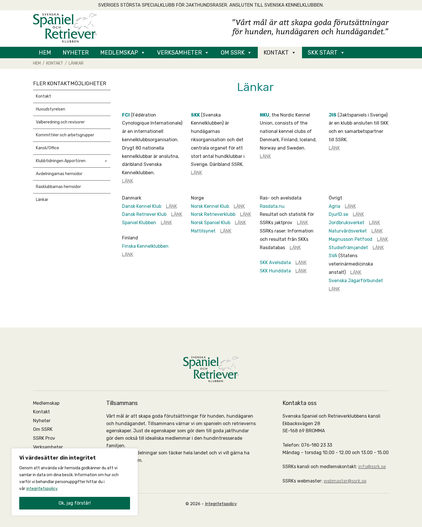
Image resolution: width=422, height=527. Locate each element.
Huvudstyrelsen (50, 109)
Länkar (42, 199)
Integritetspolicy (221, 503)
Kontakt (276, 52)
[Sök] (360, 52)
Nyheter (76, 52)
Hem (45, 52)
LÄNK (127, 181)
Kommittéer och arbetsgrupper (65, 135)
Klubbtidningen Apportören (61, 160)
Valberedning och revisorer (60, 122)
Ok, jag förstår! (75, 503)
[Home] (65, 27)
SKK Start (323, 52)
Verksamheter (179, 52)
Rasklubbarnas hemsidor (58, 186)
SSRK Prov (44, 438)
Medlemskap (119, 52)
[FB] (377, 52)
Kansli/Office (47, 148)
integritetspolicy (42, 488)
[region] (74, 482)
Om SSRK (233, 52)
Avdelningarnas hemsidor (59, 173)
